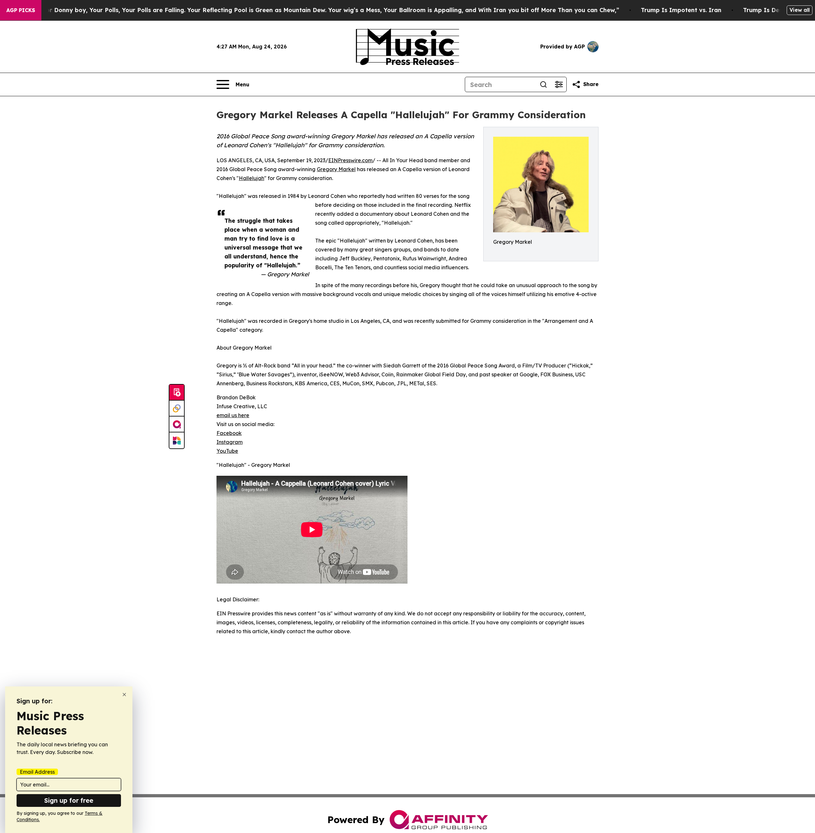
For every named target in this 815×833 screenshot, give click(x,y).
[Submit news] (176, 393)
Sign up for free (68, 800)
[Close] (124, 695)
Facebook (229, 433)
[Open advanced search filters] (558, 84)
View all (800, 10)
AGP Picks (20, 10)
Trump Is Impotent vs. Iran (681, 10)
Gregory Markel (336, 169)
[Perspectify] (176, 408)
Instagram (229, 442)
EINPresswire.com (350, 160)
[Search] (543, 84)
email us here (232, 415)
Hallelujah (251, 178)
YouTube (227, 451)
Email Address (37, 772)
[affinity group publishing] (176, 424)
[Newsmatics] (176, 440)
